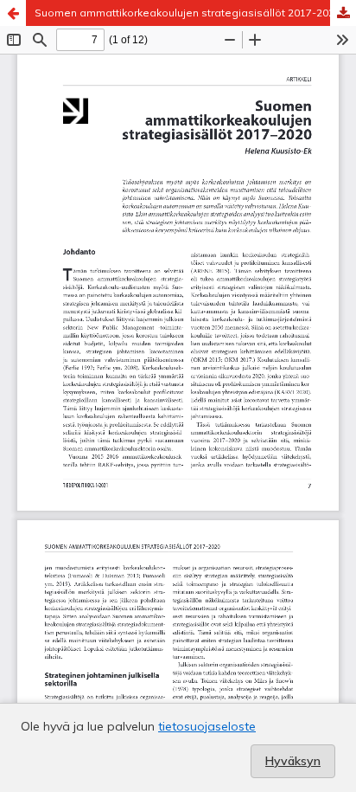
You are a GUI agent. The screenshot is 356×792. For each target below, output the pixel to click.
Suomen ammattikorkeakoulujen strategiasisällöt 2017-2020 (187, 12)
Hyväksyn (293, 761)
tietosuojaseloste (207, 726)
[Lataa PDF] (343, 13)
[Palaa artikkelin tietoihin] (13, 13)
